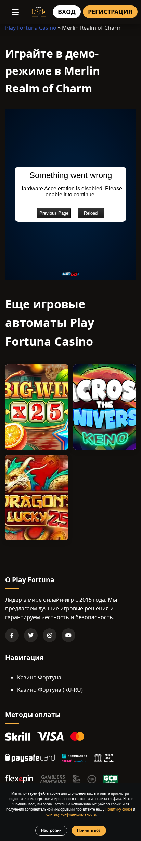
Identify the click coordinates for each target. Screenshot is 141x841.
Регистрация (110, 12)
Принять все (89, 830)
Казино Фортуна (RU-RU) (50, 689)
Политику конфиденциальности (70, 814)
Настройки (51, 830)
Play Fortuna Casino (30, 27)
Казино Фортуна (39, 677)
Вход (67, 12)
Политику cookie (118, 809)
